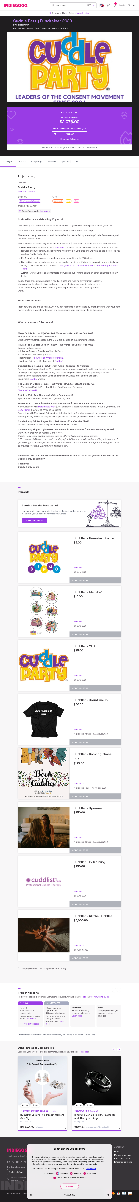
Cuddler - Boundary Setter (94, 538)
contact (31, 191)
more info (22, 191)
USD (89, 5)
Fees (116, 1151)
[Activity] (114, 5)
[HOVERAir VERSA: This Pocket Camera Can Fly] (42, 1080)
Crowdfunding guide (99, 997)
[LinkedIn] (25, 1162)
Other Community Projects (30, 201)
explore (84, 1052)
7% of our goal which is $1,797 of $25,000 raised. (69, 147)
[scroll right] (119, 1049)
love (68, 201)
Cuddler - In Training (89, 862)
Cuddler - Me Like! (88, 592)
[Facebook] (8, 1162)
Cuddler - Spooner (88, 808)
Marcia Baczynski (47, 406)
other (76, 201)
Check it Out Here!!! (27, 390)
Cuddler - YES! (85, 646)
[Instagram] (21, 1162)
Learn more (31, 1018)
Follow (70, 134)
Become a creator (122, 1158)
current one (58, 247)
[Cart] (108, 5)
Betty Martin (24, 410)
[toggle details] (66, 1130)
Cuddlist (58, 361)
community (58, 201)
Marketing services (122, 1155)
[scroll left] (114, 990)
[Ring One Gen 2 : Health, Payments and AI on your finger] (96, 1080)
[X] (12, 1162)
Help (84, 997)
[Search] (53, 5)
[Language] (101, 5)
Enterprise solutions (123, 1162)
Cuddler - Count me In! (91, 700)
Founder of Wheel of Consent (48, 357)
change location (82, 13)
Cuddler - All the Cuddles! (93, 916)
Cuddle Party (22, 25)
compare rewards (34, 520)
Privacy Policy (13, 1193)
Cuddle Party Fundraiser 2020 (42, 20)
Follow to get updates (29, 1024)
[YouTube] (17, 1162)
